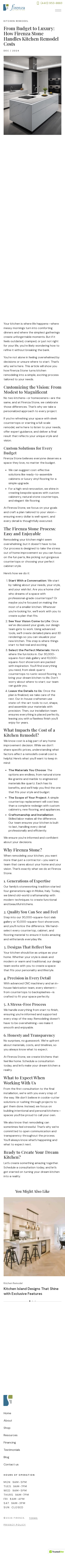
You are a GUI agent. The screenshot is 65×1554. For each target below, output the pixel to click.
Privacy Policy (15, 1524)
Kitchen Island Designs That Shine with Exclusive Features (31, 1291)
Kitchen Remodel (16, 21)
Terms (33, 1518)
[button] (58, 10)
